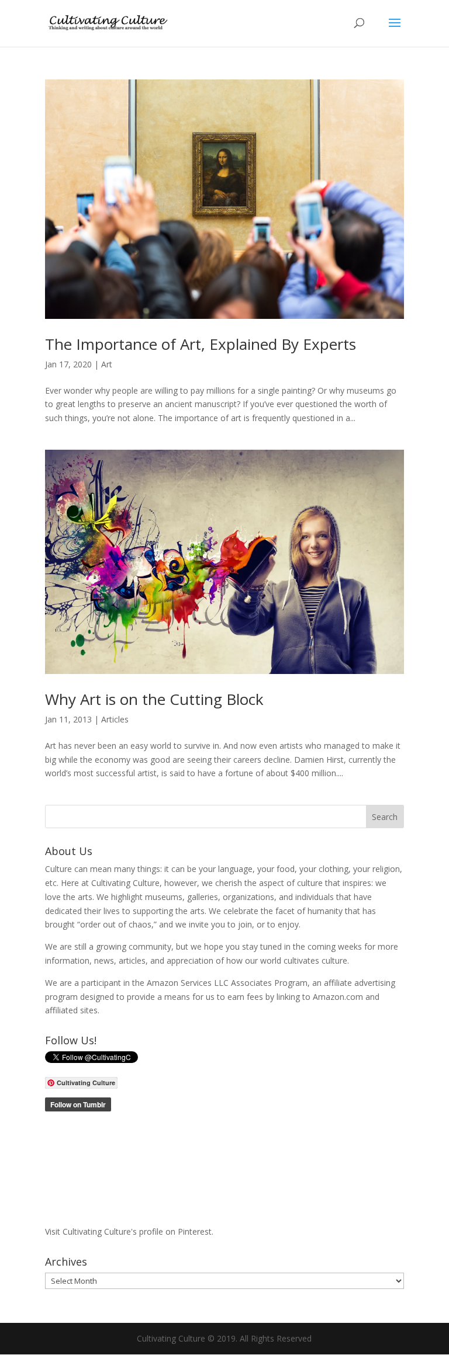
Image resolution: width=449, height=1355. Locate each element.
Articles (115, 719)
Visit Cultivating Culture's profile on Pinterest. (129, 1231)
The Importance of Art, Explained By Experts (200, 344)
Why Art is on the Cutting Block (154, 699)
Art (106, 364)
